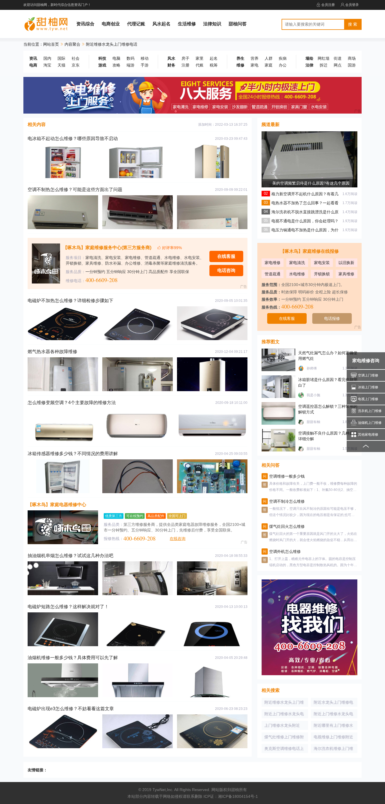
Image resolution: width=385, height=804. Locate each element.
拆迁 (324, 65)
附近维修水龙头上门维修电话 (284, 703)
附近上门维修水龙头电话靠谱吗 (333, 715)
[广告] (192, 95)
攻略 (116, 65)
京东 (75, 65)
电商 (33, 65)
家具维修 (346, 274)
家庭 (269, 65)
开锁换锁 (322, 274)
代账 (199, 65)
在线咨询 (177, 538)
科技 (102, 58)
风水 (171, 58)
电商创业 (111, 23)
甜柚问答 (238, 23)
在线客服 (226, 256)
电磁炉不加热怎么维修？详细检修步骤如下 (70, 300)
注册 (185, 65)
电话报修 (332, 318)
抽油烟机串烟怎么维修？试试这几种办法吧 (70, 555)
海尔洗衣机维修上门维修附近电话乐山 (333, 749)
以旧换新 (346, 262)
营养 (254, 58)
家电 (254, 65)
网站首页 (51, 44)
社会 (75, 58)
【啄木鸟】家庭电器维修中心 (57, 504)
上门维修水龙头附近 (282, 725)
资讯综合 (85, 23)
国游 (352, 65)
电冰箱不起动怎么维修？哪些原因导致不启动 (73, 138)
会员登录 (352, 5)
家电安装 (322, 262)
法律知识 (212, 23)
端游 (130, 65)
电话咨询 (226, 270)
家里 (199, 58)
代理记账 (136, 23)
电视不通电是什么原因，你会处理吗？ (304, 221)
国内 (47, 58)
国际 (61, 58)
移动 (145, 58)
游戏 (102, 65)
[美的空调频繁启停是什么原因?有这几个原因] (309, 178)
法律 (309, 65)
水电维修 (297, 274)
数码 (130, 58)
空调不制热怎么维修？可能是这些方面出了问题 (75, 189)
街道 (338, 58)
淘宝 (47, 65)
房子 (185, 58)
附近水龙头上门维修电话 (333, 703)
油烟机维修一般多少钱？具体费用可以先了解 (73, 657)
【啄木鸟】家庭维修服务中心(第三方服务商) (107, 247)
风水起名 (161, 23)
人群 (269, 58)
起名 (214, 58)
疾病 (283, 58)
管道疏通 (272, 274)
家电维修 (272, 262)
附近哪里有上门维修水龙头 (333, 726)
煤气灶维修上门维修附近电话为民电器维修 (284, 738)
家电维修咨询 (365, 360)
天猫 (61, 65)
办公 (283, 65)
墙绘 (309, 58)
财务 (171, 65)
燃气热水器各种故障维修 (52, 351)
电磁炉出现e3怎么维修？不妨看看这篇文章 (71, 708)
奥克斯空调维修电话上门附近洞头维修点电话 (284, 749)
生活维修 (187, 23)
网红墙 (323, 58)
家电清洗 (297, 262)
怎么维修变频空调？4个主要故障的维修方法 (72, 402)
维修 (240, 65)
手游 (145, 65)
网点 (338, 65)
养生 (240, 58)
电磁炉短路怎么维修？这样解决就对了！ (68, 606)
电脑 (116, 58)
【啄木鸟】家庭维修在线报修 (309, 251)
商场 (352, 58)
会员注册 (328, 5)
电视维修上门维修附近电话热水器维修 (333, 738)
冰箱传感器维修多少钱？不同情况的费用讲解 (73, 453)
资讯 (33, 58)
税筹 (214, 65)
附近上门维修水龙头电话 (284, 715)
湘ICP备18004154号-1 (238, 796)
